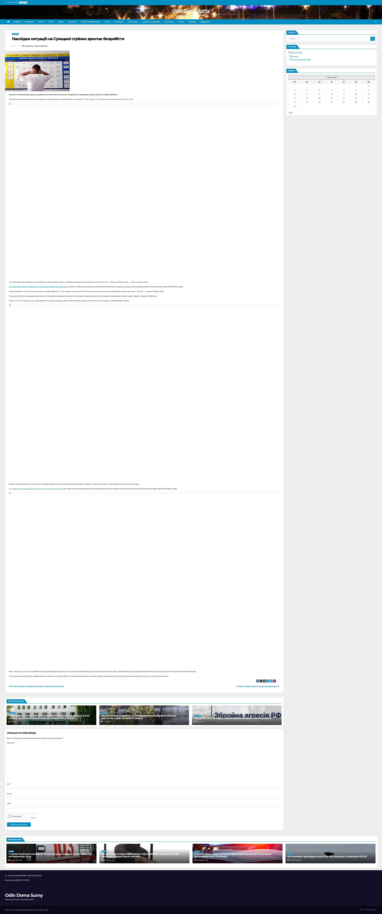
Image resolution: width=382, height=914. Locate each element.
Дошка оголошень (151, 22)
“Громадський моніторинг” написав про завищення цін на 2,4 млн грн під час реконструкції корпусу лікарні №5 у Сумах (49, 717)
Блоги (181, 22)
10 (295, 94)
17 (295, 98)
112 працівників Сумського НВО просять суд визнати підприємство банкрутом (37, 287)
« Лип (290, 112)
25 (307, 102)
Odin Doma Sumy (191, 10)
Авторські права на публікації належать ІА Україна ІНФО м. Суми (28, 910)
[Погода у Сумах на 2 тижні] (300, 59)
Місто (51, 22)
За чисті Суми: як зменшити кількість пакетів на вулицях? (37, 686)
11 (307, 94)
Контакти (118, 22)
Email (9, 794)
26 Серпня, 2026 (16, 860)
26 (319, 102)
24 (295, 102)
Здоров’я (72, 22)
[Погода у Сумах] (295, 52)
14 (344, 94)
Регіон (41, 22)
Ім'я (9, 784)
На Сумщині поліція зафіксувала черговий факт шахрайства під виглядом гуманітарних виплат (140, 855)
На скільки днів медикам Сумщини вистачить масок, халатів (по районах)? (36, 489)
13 (332, 94)
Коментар (11, 743)
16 (369, 94)
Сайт (9, 803)
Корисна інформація (90, 22)
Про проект (133, 22)
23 (369, 98)
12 (319, 94)
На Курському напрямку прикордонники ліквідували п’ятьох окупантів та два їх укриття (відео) (138, 717)
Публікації (29, 22)
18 (307, 98)
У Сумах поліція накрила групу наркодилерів (256, 686)
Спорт (107, 22)
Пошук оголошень (370, 910)
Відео (61, 22)
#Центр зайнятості (41, 46)
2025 (6, 910)
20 (332, 98)
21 (344, 98)
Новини (17, 22)
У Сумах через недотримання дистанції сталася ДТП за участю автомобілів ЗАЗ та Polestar (232, 855)
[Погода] (294, 56)
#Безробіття (28, 46)
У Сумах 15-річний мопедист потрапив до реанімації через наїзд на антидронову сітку (49, 855)
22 (356, 98)
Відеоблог (205, 22)
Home (362, 910)
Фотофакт (169, 22)
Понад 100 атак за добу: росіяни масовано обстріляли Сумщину (232, 718)
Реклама (192, 22)
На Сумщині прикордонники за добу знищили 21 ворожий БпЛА (327, 856)
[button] (375, 22)
